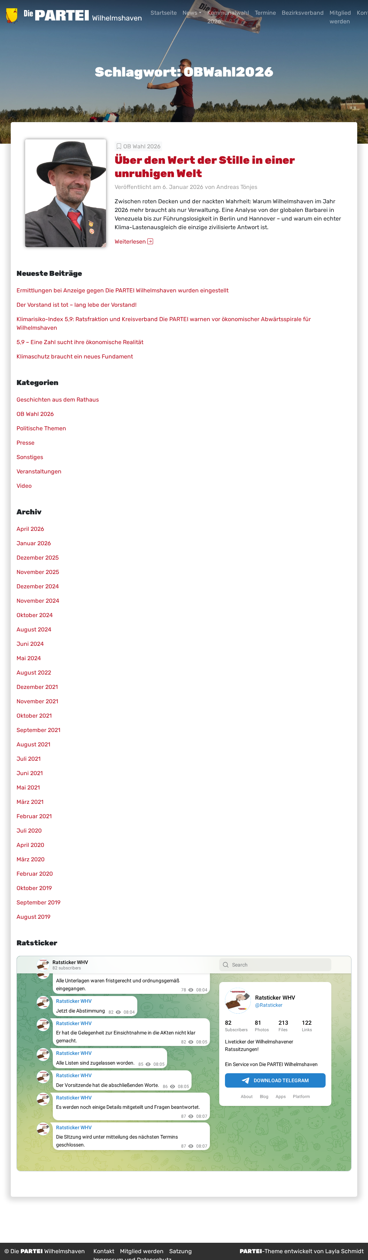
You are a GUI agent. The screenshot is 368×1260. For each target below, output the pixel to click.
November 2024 (38, 600)
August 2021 (33, 744)
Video (24, 485)
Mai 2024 (29, 658)
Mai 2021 (28, 787)
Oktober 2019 (34, 888)
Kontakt (103, 1251)
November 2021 (37, 701)
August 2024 (34, 629)
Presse (25, 442)
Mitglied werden (340, 17)
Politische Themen (41, 428)
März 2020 (31, 859)
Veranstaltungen (39, 471)
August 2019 (33, 916)
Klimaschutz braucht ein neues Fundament (75, 356)
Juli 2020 (29, 830)
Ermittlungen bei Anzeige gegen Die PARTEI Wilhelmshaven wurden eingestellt (123, 290)
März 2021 (30, 801)
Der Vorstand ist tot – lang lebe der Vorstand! (77, 304)
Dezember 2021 (37, 687)
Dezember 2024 (38, 586)
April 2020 (30, 845)
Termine (265, 12)
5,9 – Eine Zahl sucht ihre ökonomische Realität (80, 342)
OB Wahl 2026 (142, 146)
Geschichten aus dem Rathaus (58, 399)
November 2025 (38, 572)
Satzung (180, 1251)
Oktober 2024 (35, 615)
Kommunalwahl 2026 (228, 17)
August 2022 (34, 672)
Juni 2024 (30, 643)
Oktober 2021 (34, 715)
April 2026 (30, 528)
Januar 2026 (34, 543)
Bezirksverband (303, 12)
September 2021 (38, 730)
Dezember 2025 (38, 557)
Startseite (164, 12)
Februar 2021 (34, 816)
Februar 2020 (35, 873)
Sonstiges (30, 457)
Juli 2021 (29, 758)
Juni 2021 (30, 773)
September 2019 (38, 902)
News (190, 12)
